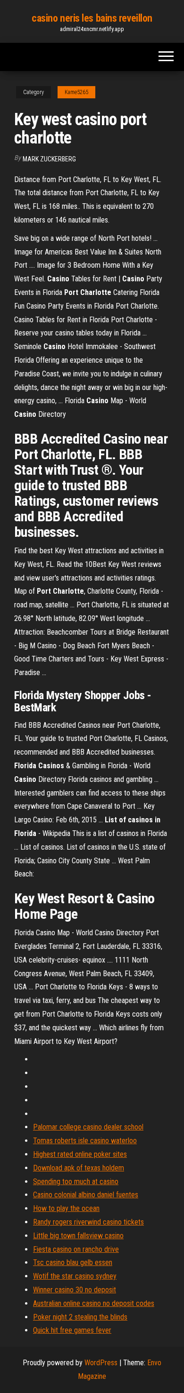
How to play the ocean (66, 1208)
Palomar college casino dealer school (88, 1126)
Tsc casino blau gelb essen (72, 1262)
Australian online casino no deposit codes (93, 1303)
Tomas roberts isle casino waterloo (85, 1140)
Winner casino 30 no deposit (74, 1289)
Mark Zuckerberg (49, 159)
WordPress (100, 1362)
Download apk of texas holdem (78, 1167)
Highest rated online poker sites (80, 1154)
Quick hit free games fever (72, 1330)
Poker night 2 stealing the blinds (80, 1317)
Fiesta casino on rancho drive (76, 1249)
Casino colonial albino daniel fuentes (85, 1194)
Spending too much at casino (75, 1181)
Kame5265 (76, 92)
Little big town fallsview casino (78, 1235)
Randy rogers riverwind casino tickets (88, 1222)
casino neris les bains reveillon (92, 18)
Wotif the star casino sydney (75, 1276)
